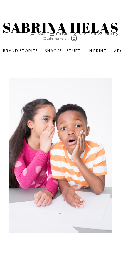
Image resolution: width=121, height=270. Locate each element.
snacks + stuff (62, 50)
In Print (97, 50)
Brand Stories (20, 50)
